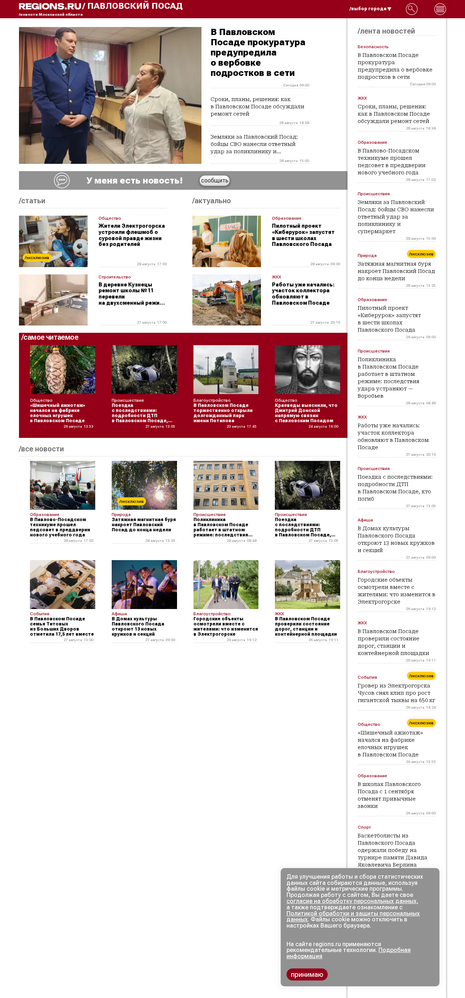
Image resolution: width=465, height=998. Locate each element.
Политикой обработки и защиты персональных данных (353, 916)
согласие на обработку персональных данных (351, 901)
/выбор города (368, 8)
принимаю (307, 974)
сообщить (214, 180)
